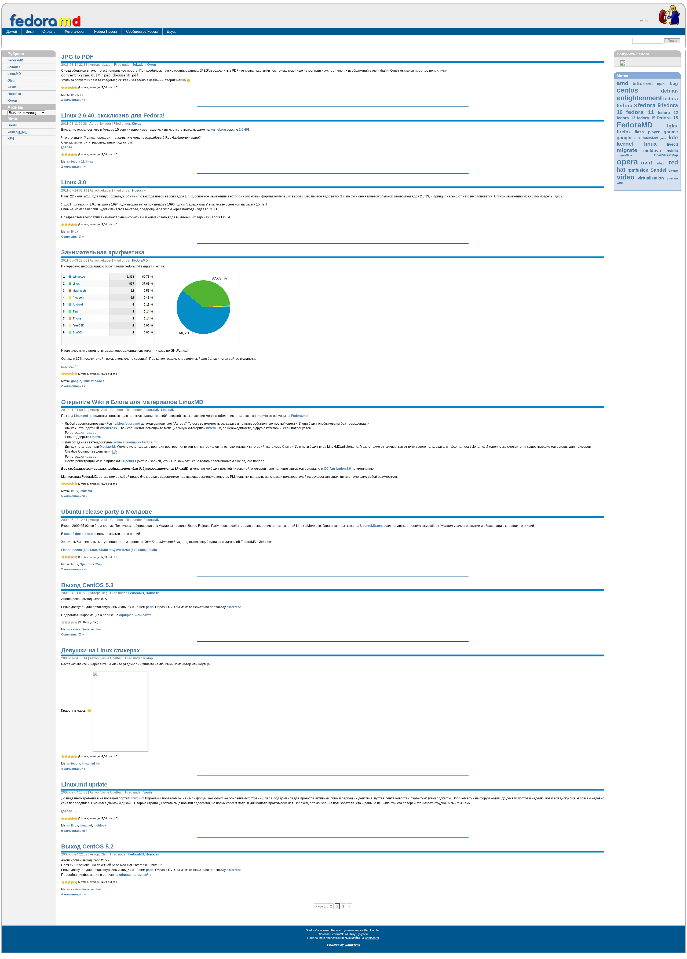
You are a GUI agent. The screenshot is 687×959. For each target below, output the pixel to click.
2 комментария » (73, 166)
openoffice (624, 155)
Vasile (12, 87)
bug (674, 83)
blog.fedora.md (128, 423)
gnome (671, 132)
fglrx (672, 125)
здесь (557, 196)
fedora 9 (649, 105)
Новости (14, 94)
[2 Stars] (66, 87)
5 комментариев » (74, 496)
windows (97, 381)
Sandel (658, 170)
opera (627, 161)
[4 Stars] (72, 87)
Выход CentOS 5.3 (87, 585)
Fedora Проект (105, 32)
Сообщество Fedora (142, 32)
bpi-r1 (661, 84)
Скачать (49, 32)
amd (622, 83)
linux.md (86, 491)
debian (669, 91)
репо (150, 607)
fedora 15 (646, 118)
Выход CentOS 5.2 (87, 846)
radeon (661, 163)
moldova (652, 150)
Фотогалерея (74, 32)
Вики (30, 32)
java (663, 138)
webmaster (372, 937)
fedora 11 (640, 112)
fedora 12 (668, 113)
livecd (672, 144)
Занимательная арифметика (102, 252)
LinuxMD (14, 74)
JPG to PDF (77, 56)
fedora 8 (627, 105)
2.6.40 (243, 129)
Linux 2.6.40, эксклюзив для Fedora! (113, 115)
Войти (12, 125)
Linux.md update (84, 784)
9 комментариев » (74, 830)
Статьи (287, 447)
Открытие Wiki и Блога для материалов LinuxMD (132, 402)
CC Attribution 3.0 (337, 469)
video (626, 177)
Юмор (12, 100)
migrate (627, 150)
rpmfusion (637, 170)
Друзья (172, 32)
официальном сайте (135, 615)
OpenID (95, 437)
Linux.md (81, 416)
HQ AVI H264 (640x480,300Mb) (133, 550)
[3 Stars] (69, 87)
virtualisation (651, 178)
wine (620, 183)
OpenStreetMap (666, 155)
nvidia (672, 151)
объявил (133, 196)
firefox (624, 131)
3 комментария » (73, 99)
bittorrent (643, 83)
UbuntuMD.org (371, 526)
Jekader (14, 67)
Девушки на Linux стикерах (100, 650)
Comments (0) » (72, 236)
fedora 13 (626, 118)
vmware (672, 178)
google (624, 137)
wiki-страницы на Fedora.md (136, 442)
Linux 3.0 (73, 182)
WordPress (108, 428)
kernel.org (218, 129)
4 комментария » (73, 768)
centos (627, 90)
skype (673, 170)
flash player (647, 132)
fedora (670, 98)
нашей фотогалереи (80, 534)
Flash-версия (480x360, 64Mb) (84, 550)
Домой (11, 32)
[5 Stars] (75, 87)
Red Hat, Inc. (372, 930)
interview (650, 138)
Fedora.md (299, 416)
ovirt (646, 163)
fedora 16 (667, 117)
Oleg (11, 80)
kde (673, 137)
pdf (82, 94)
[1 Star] (62, 87)
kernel (625, 144)
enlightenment (639, 98)
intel (637, 138)
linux (650, 144)
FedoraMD (15, 60)
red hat (96, 629)
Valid (17, 132)
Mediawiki (107, 447)
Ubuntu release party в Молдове (106, 511)
